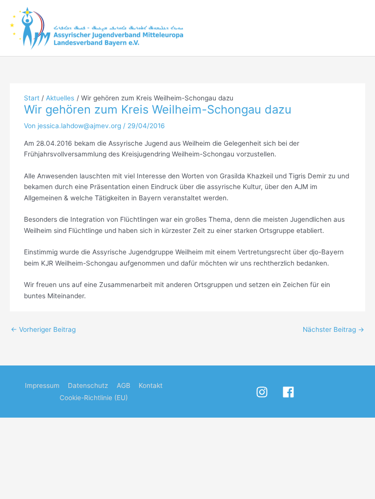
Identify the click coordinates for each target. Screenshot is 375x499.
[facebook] (294, 392)
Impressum (42, 385)
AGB (123, 385)
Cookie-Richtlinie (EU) (94, 398)
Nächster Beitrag (333, 329)
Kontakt (151, 385)
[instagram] (268, 392)
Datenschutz (88, 385)
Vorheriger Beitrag (43, 329)
